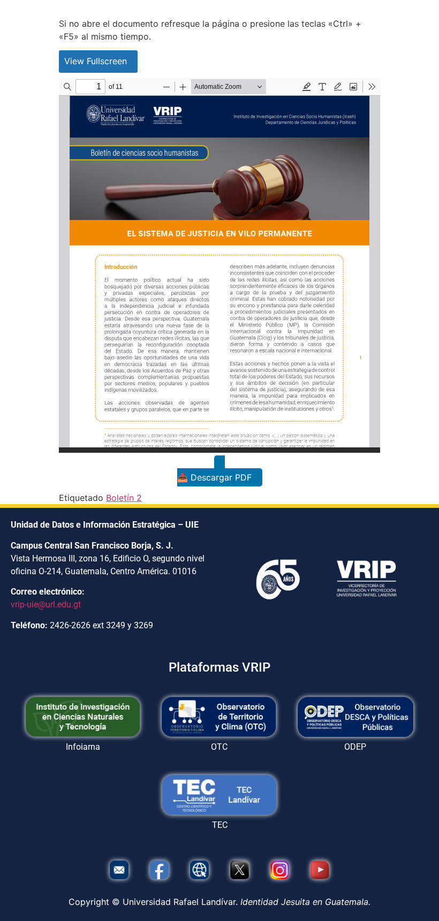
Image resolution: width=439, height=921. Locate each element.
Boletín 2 (124, 497)
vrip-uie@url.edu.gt (46, 604)
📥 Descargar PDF (214, 477)
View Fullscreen (95, 61)
